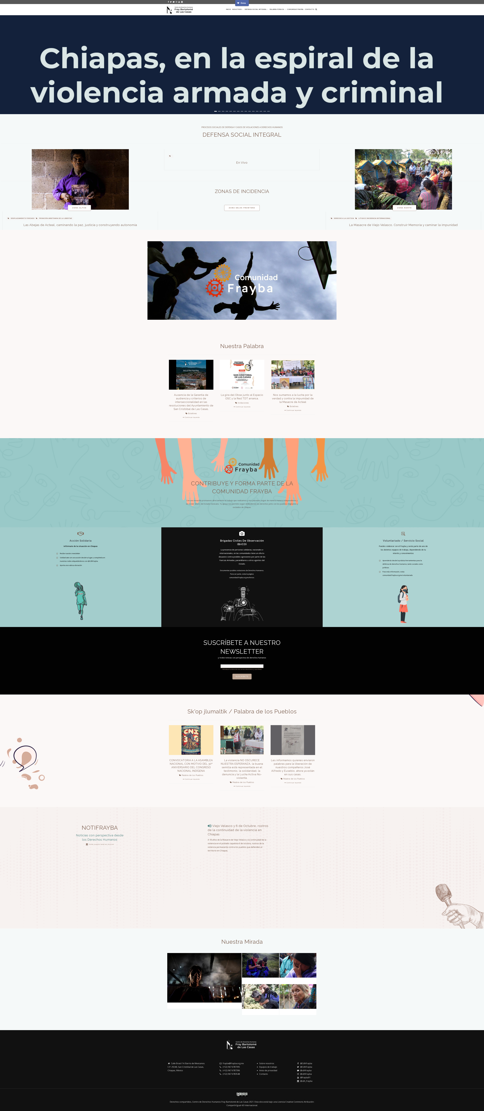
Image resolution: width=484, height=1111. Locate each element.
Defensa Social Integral (256, 9)
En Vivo (242, 162)
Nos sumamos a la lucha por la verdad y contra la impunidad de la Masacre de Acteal (293, 398)
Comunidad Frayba (295, 9)
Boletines (192, 413)
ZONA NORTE (404, 208)
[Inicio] (180, 9)
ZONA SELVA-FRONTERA (242, 208)
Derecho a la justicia (344, 218)
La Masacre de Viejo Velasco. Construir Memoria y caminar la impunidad (403, 225)
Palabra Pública (277, 9)
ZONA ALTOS (79, 208)
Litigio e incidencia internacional (374, 218)
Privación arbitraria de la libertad (55, 218)
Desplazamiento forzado (22, 218)
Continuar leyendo (192, 417)
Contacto (309, 9)
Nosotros (237, 9)
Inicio (228, 9)
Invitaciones (243, 403)
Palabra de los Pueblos (192, 775)
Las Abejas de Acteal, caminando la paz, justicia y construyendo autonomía (80, 225)
